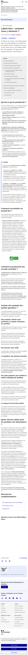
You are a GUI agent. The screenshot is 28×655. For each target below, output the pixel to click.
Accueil (2, 606)
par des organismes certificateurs (12, 288)
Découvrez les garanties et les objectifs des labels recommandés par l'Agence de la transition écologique (13, 488)
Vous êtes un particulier (19, 606)
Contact (2, 617)
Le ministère (3, 610)
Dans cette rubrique (7, 25)
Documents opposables (5, 621)
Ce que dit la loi (8, 95)
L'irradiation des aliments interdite (12, 76)
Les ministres (3, 608)
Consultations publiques (19, 617)
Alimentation (4, 38)
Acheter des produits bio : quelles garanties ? (12, 67)
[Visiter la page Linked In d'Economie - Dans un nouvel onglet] (6, 598)
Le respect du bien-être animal (11, 82)
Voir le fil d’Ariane (4, 15)
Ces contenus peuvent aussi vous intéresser (13, 90)
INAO (3, 289)
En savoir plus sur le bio (10, 92)
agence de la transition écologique (10, 475)
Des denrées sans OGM (10, 73)
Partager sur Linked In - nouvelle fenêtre (9, 561)
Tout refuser (14, 649)
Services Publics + (18, 625)
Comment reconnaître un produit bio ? (11, 63)
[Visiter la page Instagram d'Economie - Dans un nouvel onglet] (13, 598)
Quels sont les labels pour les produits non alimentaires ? (14, 85)
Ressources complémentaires (9, 88)
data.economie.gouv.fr (18, 623)
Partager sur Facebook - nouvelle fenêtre (2, 561)
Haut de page (23, 557)
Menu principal (26, 2)
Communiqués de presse (19, 612)
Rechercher (22, 2)
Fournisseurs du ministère (19, 619)
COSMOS (12, 456)
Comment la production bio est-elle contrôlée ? (12, 65)
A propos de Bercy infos (5, 574)
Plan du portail (3, 619)
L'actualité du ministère (19, 610)
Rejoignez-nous (4, 612)
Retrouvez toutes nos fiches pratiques (17, 574)
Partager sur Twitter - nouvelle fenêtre (6, 561)
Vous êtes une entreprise (19, 608)
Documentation (17, 621)
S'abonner (4, 586)
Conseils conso (12, 38)
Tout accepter (14, 645)
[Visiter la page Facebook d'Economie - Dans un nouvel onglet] (9, 598)
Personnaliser (14, 652)
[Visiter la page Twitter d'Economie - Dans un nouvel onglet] (2, 598)
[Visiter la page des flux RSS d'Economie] (20, 598)
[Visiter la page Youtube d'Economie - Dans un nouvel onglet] (17, 598)
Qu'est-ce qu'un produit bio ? (9, 60)
